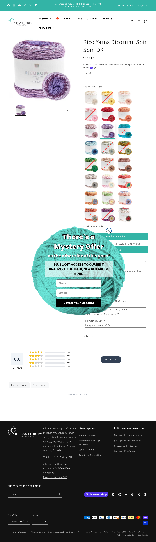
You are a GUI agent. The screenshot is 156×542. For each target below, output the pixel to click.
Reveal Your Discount (79, 303)
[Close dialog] (109, 230)
